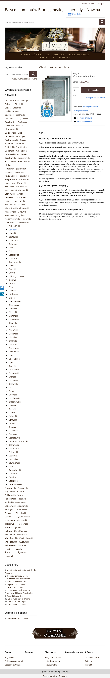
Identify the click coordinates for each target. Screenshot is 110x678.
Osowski (12, 427)
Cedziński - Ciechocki (15, 115)
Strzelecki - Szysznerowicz (17, 516)
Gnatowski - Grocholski (16, 154)
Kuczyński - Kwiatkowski (16, 190)
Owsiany (12, 473)
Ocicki (11, 251)
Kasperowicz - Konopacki (17, 179)
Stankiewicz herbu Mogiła (17, 576)
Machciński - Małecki (15, 204)
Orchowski (13, 380)
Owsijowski (13, 477)
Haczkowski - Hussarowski (17, 161)
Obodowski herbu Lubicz (17, 618)
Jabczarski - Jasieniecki (15, 168)
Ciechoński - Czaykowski (16, 118)
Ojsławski (12, 280)
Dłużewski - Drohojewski (16, 136)
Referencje (89, 661)
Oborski (12, 233)
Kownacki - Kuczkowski (16, 186)
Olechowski (13, 305)
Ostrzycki (12, 455)
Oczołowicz (13, 254)
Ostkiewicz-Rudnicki (18, 441)
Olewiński (13, 315)
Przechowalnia (51, 665)
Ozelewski (13, 480)
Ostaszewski (14, 437)
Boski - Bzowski (12, 111)
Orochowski (14, 398)
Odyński (12, 265)
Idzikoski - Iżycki (12, 165)
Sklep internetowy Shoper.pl (55, 676)
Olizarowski (13, 319)
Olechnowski (14, 301)
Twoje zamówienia (53, 657)
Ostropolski (13, 448)
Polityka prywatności (14, 661)
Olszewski (13, 333)
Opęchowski (14, 358)
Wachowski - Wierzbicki (16, 534)
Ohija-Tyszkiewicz (16, 276)
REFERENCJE (47, 57)
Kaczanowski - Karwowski (17, 175)
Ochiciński (13, 240)
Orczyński (13, 384)
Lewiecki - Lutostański (15, 197)
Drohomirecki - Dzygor (15, 140)
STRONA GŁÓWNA (31, 54)
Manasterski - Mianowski (17, 208)
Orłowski (12, 394)
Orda (10, 387)
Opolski (12, 366)
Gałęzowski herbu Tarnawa (19, 599)
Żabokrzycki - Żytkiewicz (16, 552)
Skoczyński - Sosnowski (16, 509)
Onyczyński (13, 351)
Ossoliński (13, 430)
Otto (10, 466)
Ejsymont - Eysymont (15, 143)
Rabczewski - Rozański (15, 498)
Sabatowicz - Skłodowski (16, 506)
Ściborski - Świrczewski (16, 520)
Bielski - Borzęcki (13, 107)
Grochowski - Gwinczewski (17, 158)
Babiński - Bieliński (14, 104)
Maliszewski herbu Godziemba (20, 593)
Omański (12, 341)
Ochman (12, 244)
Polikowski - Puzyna (14, 495)
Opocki (11, 362)
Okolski (11, 283)
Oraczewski (13, 369)
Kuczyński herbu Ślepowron (18, 578)
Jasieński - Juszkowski (15, 172)
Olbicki (11, 297)
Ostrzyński (13, 459)
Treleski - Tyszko (12, 527)
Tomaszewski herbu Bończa (18, 590)
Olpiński (12, 326)
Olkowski (12, 323)
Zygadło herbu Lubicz (16, 584)
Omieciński (13, 344)
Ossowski (12, 434)
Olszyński (12, 337)
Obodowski (13, 229)
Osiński (11, 412)
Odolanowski (14, 262)
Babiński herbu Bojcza (17, 601)
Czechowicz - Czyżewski (16, 122)
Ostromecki (13, 445)
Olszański (13, 330)
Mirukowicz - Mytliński (15, 215)
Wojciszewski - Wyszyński (17, 541)
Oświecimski (14, 462)
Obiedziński (14, 226)
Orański (12, 376)
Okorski (12, 290)
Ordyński (12, 391)
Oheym (11, 272)
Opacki (11, 355)
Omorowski (13, 348)
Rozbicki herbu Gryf (15, 596)
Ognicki (12, 269)
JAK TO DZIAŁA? (54, 54)
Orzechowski (14, 401)
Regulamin (9, 657)
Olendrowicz (14, 308)
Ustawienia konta (52, 661)
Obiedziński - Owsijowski (17, 222)
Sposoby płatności (12, 665)
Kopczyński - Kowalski (15, 183)
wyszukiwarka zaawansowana (24, 78)
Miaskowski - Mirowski (15, 211)
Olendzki (12, 312)
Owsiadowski (14, 470)
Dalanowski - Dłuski (14, 132)
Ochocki (12, 247)
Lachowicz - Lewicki (14, 193)
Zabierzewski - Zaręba (15, 545)
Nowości (9, 556)
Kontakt (88, 665)
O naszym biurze (92, 657)
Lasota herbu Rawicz (15, 587)
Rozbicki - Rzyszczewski (16, 502)
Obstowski (13, 236)
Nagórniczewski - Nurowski (18, 219)
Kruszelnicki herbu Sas (16, 581)
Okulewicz (13, 294)
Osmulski (12, 419)
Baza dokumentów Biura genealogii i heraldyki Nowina (52, 9)
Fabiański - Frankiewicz (16, 147)
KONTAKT (64, 57)
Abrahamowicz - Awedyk (16, 100)
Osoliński (12, 423)
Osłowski (12, 416)
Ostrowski (13, 452)
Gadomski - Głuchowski (16, 150)
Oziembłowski (15, 484)
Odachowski (14, 258)
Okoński (12, 287)
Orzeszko (12, 405)
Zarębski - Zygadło (13, 549)
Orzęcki (12, 409)
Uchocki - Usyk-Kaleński (16, 531)
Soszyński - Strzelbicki (15, 513)
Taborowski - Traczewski (16, 523)
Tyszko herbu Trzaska (17, 604)
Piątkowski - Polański (14, 491)
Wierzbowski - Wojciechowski (19, 538)
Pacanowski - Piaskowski (16, 488)
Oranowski (13, 373)
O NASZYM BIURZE (78, 54)
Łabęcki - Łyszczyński (15, 201)
